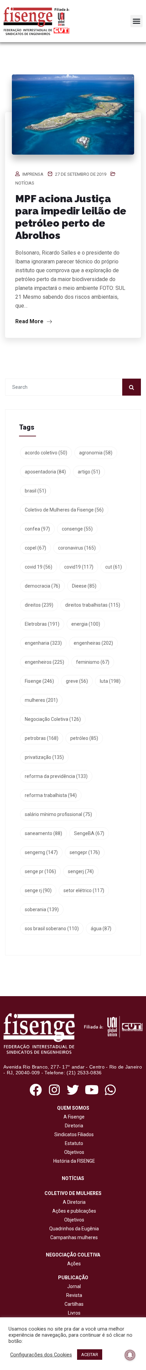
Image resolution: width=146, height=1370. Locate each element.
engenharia (43, 643)
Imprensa (32, 174)
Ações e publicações (73, 1211)
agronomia (95, 452)
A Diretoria (73, 1202)
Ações (73, 1263)
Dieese (84, 586)
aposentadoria (45, 471)
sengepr (85, 852)
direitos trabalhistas (92, 605)
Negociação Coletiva (53, 719)
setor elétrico (83, 890)
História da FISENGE (73, 1161)
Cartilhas (74, 1304)
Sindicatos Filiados (73, 1134)
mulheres (41, 700)
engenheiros (44, 662)
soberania (42, 909)
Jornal (74, 1286)
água (101, 928)
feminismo (92, 662)
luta (110, 681)
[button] (136, 21)
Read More (30, 321)
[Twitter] (73, 1089)
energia (85, 624)
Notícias (24, 183)
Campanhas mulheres (73, 1237)
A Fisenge (73, 1117)
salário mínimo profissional (58, 814)
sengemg (41, 852)
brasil (35, 490)
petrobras (41, 738)
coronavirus (77, 548)
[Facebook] (35, 1089)
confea (37, 529)
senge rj (38, 890)
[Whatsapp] (110, 1089)
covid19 (78, 567)
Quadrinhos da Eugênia (73, 1228)
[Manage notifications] (130, 1355)
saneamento (43, 833)
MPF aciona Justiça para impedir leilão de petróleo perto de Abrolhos (70, 217)
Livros (74, 1313)
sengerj (81, 871)
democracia (42, 586)
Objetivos (73, 1152)
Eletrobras (42, 624)
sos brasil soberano (52, 928)
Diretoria (73, 1125)
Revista (74, 1295)
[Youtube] (92, 1089)
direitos (39, 605)
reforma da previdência (56, 776)
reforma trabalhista (51, 795)
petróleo (84, 738)
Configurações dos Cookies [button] (41, 1355)
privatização (44, 757)
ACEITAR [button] (89, 1354)
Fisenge (39, 681)
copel (35, 548)
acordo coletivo (46, 452)
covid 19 (38, 567)
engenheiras (93, 643)
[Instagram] (54, 1089)
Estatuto (73, 1143)
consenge (77, 529)
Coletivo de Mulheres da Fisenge (64, 510)
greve (77, 681)
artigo (89, 471)
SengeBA (89, 833)
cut (113, 567)
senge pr (40, 871)
